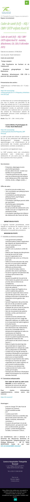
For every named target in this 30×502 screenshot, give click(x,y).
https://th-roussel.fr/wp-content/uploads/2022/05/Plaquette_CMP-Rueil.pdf (13, 131)
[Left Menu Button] (26, 3)
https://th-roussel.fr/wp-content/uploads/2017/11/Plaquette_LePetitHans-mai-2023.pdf (15, 92)
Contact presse (15, 481)
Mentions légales (15, 479)
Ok (15, 499)
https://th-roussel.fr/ (6, 397)
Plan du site (15, 477)
